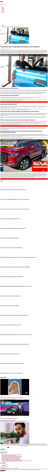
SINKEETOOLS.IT (2, 4)
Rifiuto (1, 470)
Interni (1, 44)
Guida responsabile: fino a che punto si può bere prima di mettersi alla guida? (12, 456)
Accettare (4, 470)
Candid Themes (16, 468)
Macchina (3, 8)
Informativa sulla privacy (5, 464)
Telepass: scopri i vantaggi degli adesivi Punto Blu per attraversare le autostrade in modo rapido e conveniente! (16, 460)
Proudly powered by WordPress (4, 468)
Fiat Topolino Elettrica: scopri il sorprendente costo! (8, 455)
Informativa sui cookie (5, 466)
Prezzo (3, 9)
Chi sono (3, 11)
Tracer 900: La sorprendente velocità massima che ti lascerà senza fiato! (11, 454)
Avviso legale (3, 465)
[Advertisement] (24, 19)
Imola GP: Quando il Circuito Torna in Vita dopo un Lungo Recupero (10, 457)
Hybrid (3, 7)
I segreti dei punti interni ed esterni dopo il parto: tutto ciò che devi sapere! (12, 397)
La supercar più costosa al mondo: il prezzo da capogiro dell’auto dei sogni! (11, 459)
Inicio (2, 6)
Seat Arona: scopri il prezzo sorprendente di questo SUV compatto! (11, 458)
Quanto (3, 10)
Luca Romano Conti (12, 399)
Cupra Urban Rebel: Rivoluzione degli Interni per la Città (9, 418)
